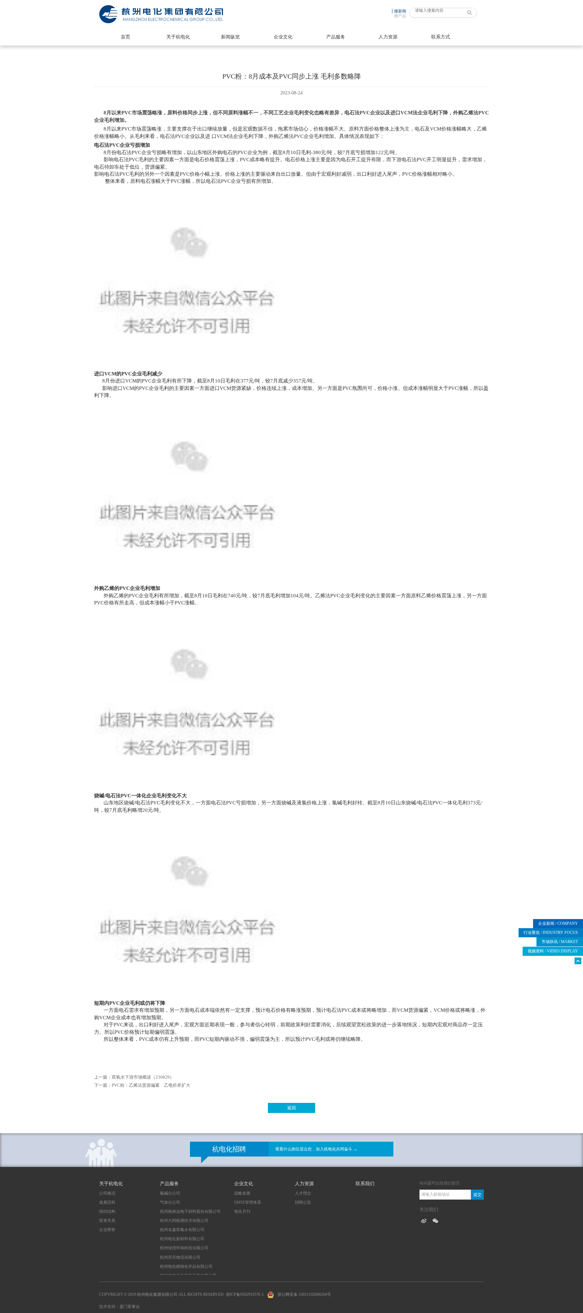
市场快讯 (560, 941)
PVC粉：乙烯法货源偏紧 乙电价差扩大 (151, 1085)
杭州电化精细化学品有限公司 (186, 1266)
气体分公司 (170, 1202)
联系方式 (440, 36)
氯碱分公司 (170, 1193)
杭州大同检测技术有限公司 (184, 1220)
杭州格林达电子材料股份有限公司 (190, 1211)
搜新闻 (400, 11)
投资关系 (107, 1220)
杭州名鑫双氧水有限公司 (182, 1229)
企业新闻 (558, 923)
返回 (291, 1107)
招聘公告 (303, 1202)
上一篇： (103, 1077)
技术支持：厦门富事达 (119, 1306)
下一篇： (103, 1085)
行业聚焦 (551, 932)
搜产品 (400, 15)
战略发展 (242, 1193)
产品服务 (335, 36)
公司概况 (107, 1193)
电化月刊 (242, 1211)
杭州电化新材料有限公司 (182, 1238)
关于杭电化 (178, 36)
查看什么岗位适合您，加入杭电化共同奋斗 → (316, 1149)
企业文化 (283, 36)
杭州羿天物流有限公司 (180, 1257)
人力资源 (388, 36)
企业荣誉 (107, 1229)
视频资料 (553, 951)
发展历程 (107, 1202)
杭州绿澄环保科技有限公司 (184, 1248)
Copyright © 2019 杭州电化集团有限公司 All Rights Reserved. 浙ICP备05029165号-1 (181, 1294)
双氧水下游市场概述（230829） (143, 1077)
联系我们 (365, 1183)
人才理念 (303, 1193)
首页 (125, 36)
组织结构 (107, 1211)
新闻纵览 (230, 36)
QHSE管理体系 (247, 1202)
